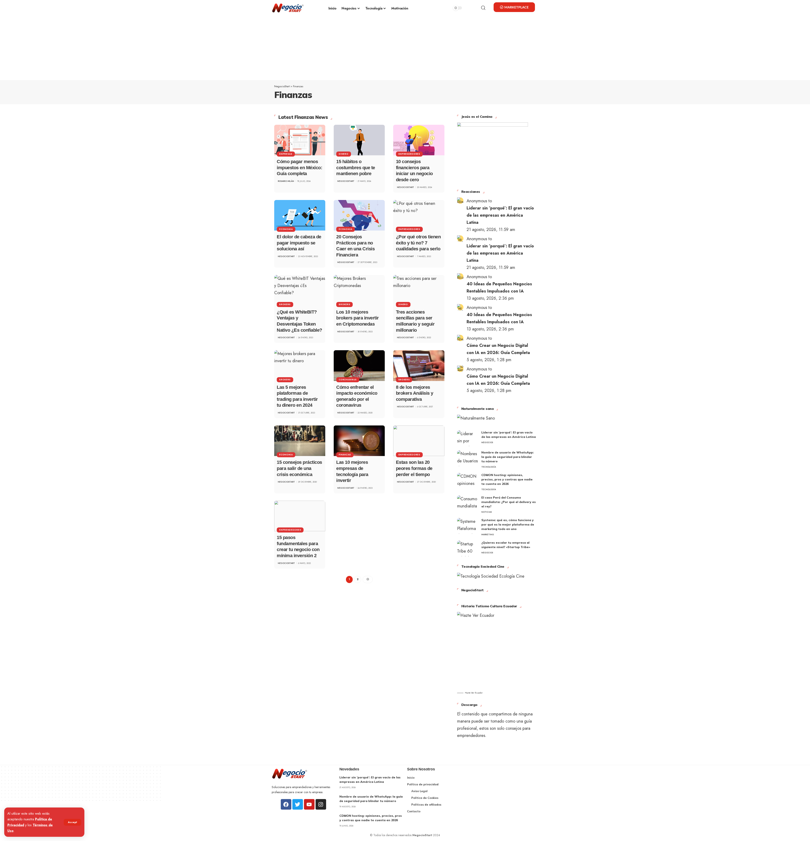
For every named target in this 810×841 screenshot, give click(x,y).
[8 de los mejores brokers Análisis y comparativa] (418, 365)
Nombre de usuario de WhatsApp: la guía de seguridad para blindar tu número (507, 457)
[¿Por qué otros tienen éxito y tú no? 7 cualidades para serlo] (418, 215)
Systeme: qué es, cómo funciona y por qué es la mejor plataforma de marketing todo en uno (507, 524)
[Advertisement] (405, 48)
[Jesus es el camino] (492, 151)
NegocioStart (345, 181)
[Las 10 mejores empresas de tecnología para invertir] (359, 440)
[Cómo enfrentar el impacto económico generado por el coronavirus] (359, 365)
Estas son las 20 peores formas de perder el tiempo (414, 468)
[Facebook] (286, 804)
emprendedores (409, 154)
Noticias (486, 512)
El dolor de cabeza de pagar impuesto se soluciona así (299, 242)
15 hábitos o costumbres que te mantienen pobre (355, 167)
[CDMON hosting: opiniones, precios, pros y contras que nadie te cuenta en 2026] (467, 481)
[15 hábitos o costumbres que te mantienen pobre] (359, 140)
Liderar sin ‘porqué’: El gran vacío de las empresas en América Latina (500, 215)
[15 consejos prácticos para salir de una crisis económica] (299, 440)
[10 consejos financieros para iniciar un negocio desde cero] (418, 140)
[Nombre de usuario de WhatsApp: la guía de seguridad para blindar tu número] (467, 458)
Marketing (487, 534)
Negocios (487, 442)
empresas (285, 154)
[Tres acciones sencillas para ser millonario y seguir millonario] (418, 290)
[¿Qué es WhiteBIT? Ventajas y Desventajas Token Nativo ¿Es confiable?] (299, 290)
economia (286, 229)
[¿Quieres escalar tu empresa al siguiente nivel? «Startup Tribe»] (467, 548)
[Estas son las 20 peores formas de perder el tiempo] (418, 440)
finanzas (345, 454)
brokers (285, 304)
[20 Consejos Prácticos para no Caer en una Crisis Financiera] (359, 215)
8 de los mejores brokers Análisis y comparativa (414, 393)
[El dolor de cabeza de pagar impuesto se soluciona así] (299, 215)
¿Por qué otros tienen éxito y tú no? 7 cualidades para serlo (418, 242)
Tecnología (488, 466)
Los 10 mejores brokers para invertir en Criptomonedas (357, 318)
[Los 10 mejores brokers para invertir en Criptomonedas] (359, 290)
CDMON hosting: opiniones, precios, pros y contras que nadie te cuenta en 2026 (507, 479)
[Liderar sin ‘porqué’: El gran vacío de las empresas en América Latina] (467, 438)
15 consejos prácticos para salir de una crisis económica (299, 468)
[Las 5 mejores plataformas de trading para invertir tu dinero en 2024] (299, 365)
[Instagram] (321, 804)
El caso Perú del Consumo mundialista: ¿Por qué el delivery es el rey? (508, 502)
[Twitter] (297, 804)
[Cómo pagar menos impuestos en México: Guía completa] (299, 140)
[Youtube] (309, 804)
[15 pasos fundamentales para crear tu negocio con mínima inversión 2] (299, 516)
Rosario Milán (286, 181)
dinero (343, 154)
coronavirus (348, 379)
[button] (72, 822)
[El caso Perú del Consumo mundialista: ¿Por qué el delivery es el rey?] (467, 503)
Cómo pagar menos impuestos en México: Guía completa (299, 167)
